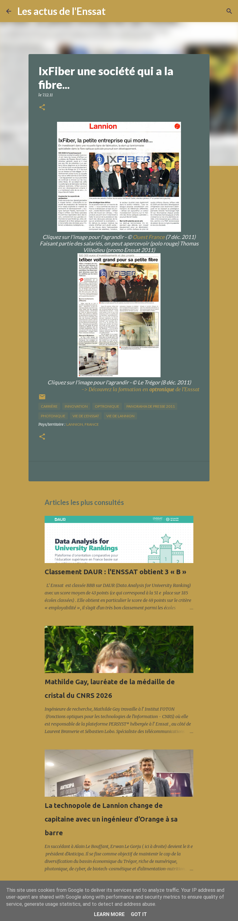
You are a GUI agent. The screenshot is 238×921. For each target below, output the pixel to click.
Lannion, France (82, 424)
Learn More (109, 914)
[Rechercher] (114, 11)
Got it (139, 914)
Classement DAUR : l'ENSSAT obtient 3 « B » (115, 571)
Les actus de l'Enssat (61, 11)
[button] (42, 107)
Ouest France (149, 237)
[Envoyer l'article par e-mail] (42, 399)
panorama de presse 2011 (150, 406)
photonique (53, 416)
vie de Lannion (120, 416)
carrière (49, 406)
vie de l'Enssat (86, 416)
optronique (107, 406)
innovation (76, 406)
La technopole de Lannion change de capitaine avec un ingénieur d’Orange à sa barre (111, 818)
